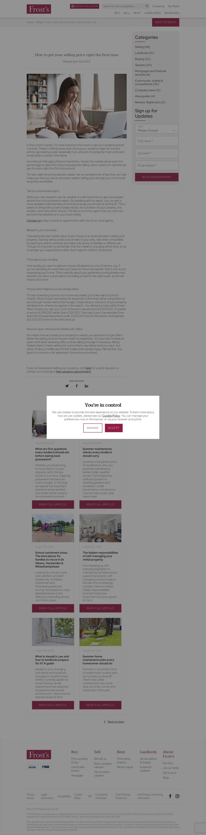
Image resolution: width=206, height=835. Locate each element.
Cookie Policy (111, 416)
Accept (114, 428)
